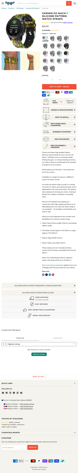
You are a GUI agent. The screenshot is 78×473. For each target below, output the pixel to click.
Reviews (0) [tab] (20, 338)
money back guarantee (54, 265)
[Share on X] (46, 274)
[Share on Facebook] (43, 274)
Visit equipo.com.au (27, 404)
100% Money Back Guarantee (58, 124)
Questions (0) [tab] (57, 338)
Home (4, 8)
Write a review (39, 354)
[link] (59, 23)
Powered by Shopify (39, 469)
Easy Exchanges (62, 139)
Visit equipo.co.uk (26, 406)
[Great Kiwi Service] (39, 316)
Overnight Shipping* (62, 132)
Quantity (45, 75)
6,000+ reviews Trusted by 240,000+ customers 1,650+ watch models (13, 424)
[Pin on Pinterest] (53, 274)
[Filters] (4, 344)
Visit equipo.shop (26, 408)
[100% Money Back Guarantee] (39, 310)
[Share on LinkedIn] (50, 274)
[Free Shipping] (39, 298)
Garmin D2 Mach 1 (33, 8)
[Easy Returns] (39, 304)
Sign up (32, 447)
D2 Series (20, 8)
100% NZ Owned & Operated (58, 146)
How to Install (62, 117)
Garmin (11, 8)
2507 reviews (68, 22)
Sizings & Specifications (62, 110)
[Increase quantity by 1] (59, 79)
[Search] (69, 3)
